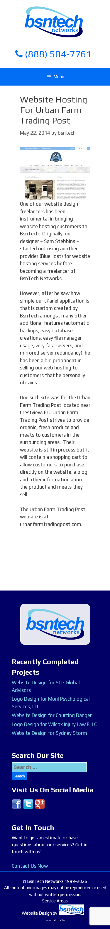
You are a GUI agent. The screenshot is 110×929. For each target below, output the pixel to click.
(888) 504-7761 (57, 53)
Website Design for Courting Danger (52, 715)
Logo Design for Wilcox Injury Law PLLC (54, 724)
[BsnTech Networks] (53, 22)
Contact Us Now (30, 866)
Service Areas (55, 900)
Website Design (37, 913)
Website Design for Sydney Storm (49, 733)
